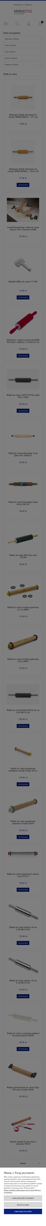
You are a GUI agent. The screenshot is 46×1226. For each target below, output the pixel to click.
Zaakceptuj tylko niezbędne (23, 1198)
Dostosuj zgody (23, 1205)
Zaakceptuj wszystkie (23, 1211)
